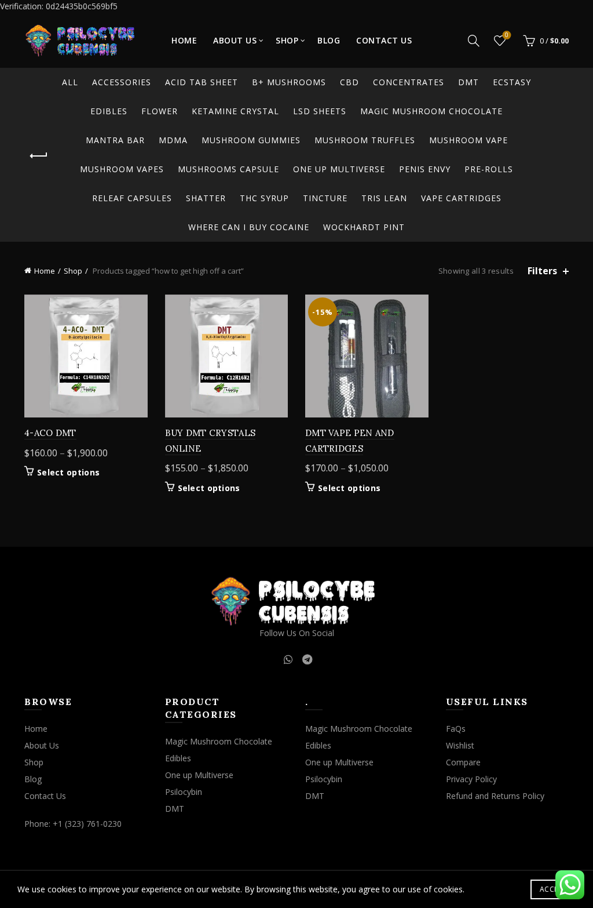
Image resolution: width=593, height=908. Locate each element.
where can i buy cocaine (248, 227)
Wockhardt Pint (364, 227)
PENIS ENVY (425, 169)
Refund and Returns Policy (495, 795)
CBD (349, 82)
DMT (468, 82)
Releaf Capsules (132, 198)
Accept (553, 889)
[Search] (473, 40)
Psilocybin (183, 791)
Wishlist (506, 35)
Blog (328, 40)
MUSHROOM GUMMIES (251, 140)
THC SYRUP (264, 198)
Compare (463, 762)
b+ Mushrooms (289, 82)
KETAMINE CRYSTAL (235, 111)
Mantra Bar (115, 140)
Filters (542, 271)
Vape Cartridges (461, 198)
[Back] (38, 156)
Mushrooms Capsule (228, 169)
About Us (235, 40)
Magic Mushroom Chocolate (431, 111)
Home (184, 40)
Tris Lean (384, 198)
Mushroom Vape (468, 140)
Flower (159, 111)
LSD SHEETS (319, 111)
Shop (287, 40)
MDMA (173, 140)
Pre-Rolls (488, 169)
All (70, 82)
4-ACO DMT (50, 432)
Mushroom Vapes (122, 169)
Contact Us (384, 40)
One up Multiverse (339, 169)
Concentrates (408, 82)
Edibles (108, 111)
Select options (68, 472)
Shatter (206, 198)
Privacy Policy (471, 778)
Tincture (325, 198)
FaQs (456, 728)
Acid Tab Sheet (201, 82)
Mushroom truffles (364, 140)
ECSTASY (512, 82)
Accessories (121, 82)
